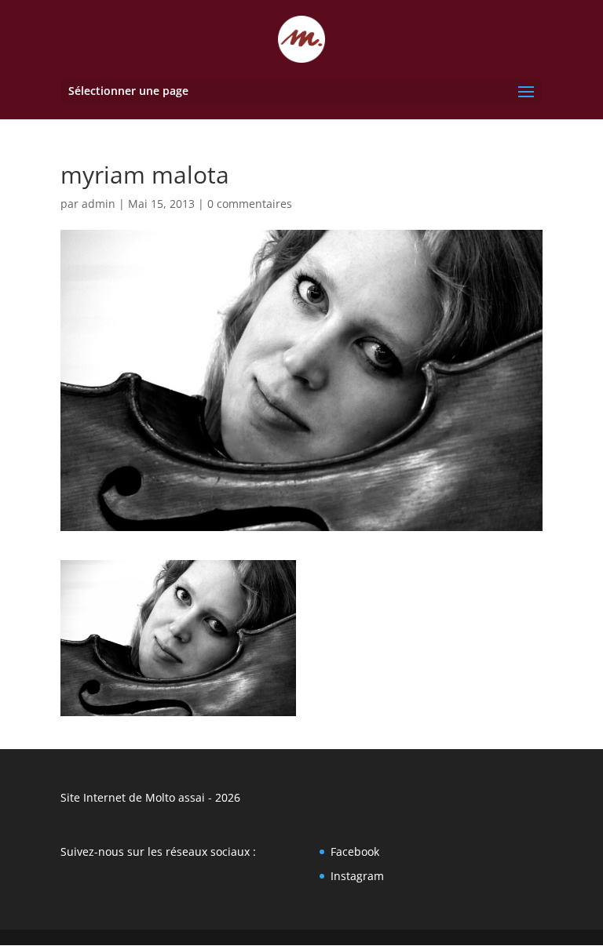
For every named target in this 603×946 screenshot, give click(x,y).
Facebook (355, 851)
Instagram (357, 875)
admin (98, 203)
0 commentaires (249, 203)
